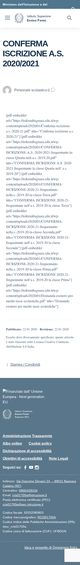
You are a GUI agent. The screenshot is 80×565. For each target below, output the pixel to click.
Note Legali (58, 458)
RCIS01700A (47, 517)
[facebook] (25, 467)
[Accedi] (73, 9)
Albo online (12, 443)
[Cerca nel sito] (69, 18)
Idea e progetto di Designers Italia (50, 548)
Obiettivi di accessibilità (22, 458)
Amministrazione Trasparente (27, 436)
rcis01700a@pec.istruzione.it (23, 504)
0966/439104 (28, 490)
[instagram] (37, 467)
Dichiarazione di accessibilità (27, 451)
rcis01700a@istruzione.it (29, 495)
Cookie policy (40, 443)
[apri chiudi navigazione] (7, 18)
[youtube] (31, 467)
